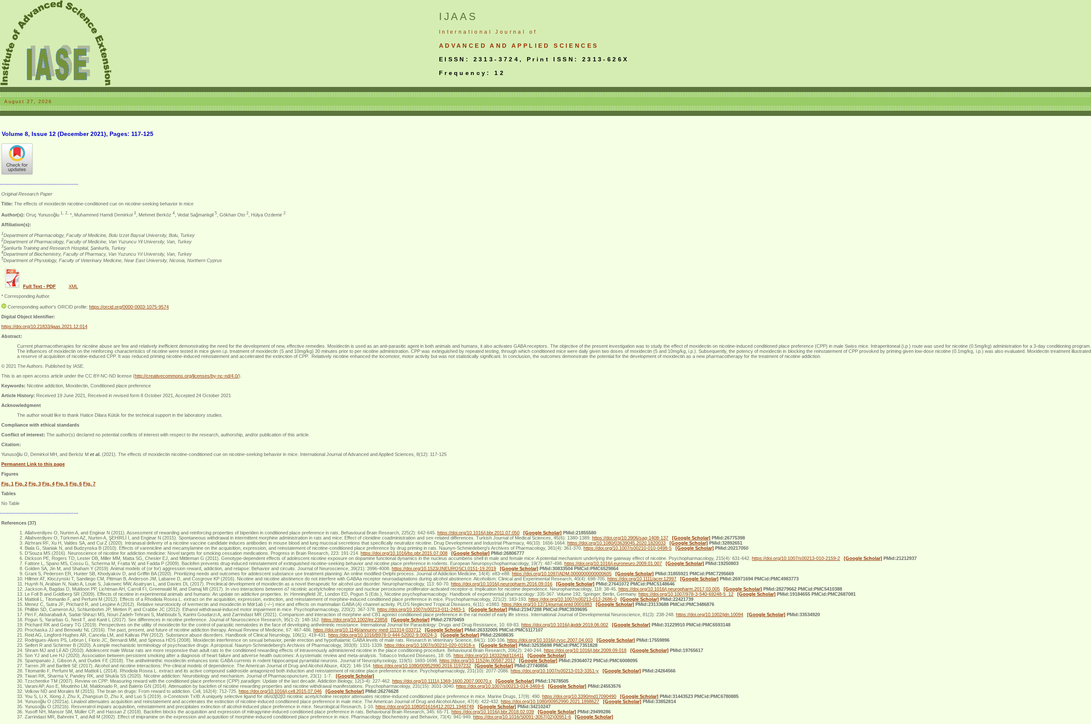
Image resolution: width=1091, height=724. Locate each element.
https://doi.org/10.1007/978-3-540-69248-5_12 (685, 594)
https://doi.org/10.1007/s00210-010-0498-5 (627, 548)
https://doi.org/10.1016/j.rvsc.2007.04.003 (550, 640)
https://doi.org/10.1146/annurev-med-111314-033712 (367, 629)
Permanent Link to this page (33, 464)
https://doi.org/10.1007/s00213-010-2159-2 (796, 558)
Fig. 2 (21, 483)
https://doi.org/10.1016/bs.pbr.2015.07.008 (404, 553)
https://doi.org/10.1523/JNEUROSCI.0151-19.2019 (444, 568)
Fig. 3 (35, 483)
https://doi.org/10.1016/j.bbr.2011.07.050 (478, 532)
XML (73, 286)
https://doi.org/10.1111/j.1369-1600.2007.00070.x (442, 681)
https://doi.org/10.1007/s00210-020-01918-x (429, 645)
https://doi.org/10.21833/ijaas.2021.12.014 (44, 326)
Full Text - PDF (39, 286)
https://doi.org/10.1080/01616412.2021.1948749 (424, 706)
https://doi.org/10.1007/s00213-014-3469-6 (500, 686)
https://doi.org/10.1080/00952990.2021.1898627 (550, 701)
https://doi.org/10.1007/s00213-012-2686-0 (572, 599)
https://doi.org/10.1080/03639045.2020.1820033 (616, 542)
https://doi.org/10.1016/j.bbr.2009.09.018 (585, 650)
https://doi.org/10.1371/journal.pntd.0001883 (547, 604)
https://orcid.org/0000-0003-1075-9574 (129, 306)
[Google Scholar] (542, 532)
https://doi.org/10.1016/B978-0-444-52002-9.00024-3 (382, 634)
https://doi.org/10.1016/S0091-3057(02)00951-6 (522, 716)
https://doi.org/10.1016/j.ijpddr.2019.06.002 (564, 624)
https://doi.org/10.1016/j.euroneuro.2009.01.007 (613, 563)
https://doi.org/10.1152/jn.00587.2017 (477, 660)
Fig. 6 (75, 483)
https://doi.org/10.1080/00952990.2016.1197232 (422, 665)
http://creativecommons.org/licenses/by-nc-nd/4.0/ (187, 375)
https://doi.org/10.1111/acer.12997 (641, 578)
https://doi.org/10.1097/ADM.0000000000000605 (562, 573)
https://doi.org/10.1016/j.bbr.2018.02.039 (492, 711)
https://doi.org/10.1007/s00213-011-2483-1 (421, 609)
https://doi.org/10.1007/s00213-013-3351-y (555, 670)
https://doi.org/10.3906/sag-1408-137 (630, 537)
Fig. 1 (7, 483)
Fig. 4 (48, 483)
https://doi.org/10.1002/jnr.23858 (354, 619)
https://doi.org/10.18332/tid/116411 (488, 655)
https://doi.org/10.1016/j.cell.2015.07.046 (280, 691)
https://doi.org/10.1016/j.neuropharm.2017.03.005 (669, 588)
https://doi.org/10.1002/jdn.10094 (709, 614)
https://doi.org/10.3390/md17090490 (579, 696)
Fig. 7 (89, 483)
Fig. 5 (62, 483)
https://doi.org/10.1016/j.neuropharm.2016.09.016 (501, 583)
